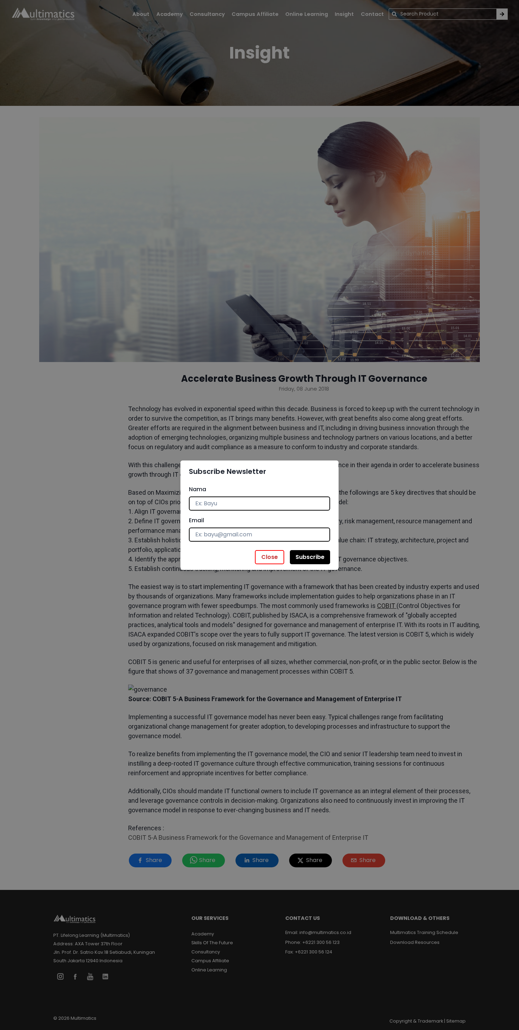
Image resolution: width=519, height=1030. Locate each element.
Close (269, 557)
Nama (197, 489)
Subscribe (310, 557)
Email (196, 520)
